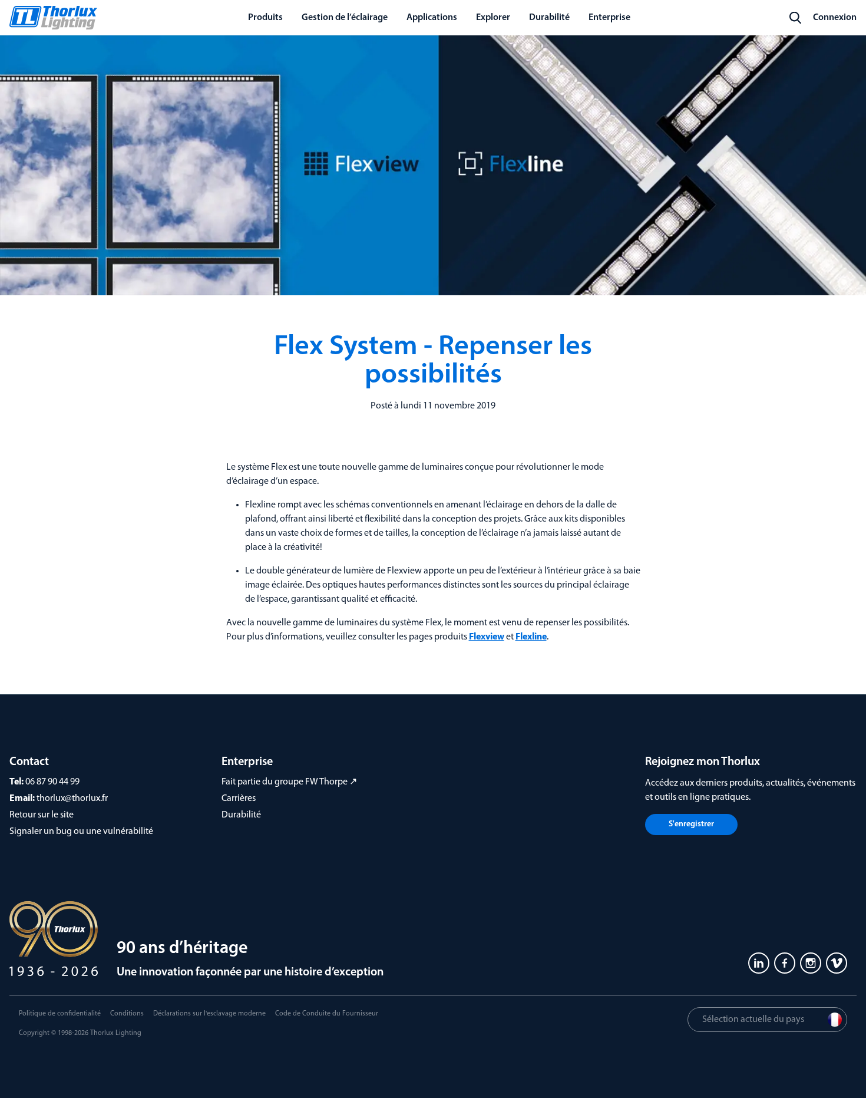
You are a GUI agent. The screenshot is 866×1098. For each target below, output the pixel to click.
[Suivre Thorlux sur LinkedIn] (758, 963)
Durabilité (241, 815)
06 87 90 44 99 (52, 782)
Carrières (239, 798)
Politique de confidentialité (60, 1013)
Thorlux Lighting (115, 1033)
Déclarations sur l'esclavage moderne (209, 1013)
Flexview (486, 637)
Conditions (127, 1013)
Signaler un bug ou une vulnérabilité (81, 831)
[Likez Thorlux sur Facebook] (784, 963)
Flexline (531, 637)
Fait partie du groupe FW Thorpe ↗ (289, 782)
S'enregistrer (691, 824)
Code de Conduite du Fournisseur (326, 1013)
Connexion (835, 17)
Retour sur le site (41, 815)
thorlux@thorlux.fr (72, 798)
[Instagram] (810, 963)
